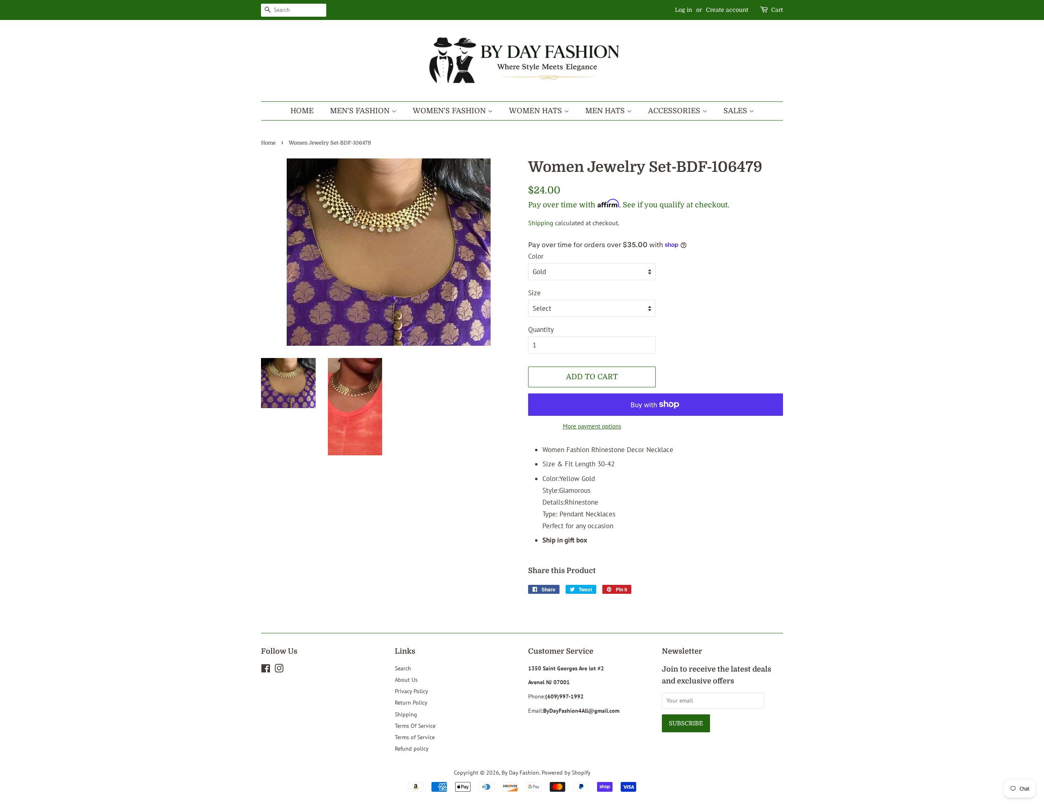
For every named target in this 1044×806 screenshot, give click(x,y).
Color (536, 256)
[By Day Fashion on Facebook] (265, 670)
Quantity (541, 329)
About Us (406, 679)
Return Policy (411, 702)
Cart (777, 10)
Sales (736, 111)
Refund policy (412, 748)
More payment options (592, 426)
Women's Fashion (450, 111)
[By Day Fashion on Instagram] (278, 670)
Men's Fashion (361, 111)
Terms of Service (415, 737)
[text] (662, 484)
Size (534, 292)
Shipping (540, 223)
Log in (683, 10)
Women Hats (536, 111)
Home (302, 111)
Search (403, 668)
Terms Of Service (415, 725)
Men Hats (606, 111)
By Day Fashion (520, 772)
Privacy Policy (411, 691)
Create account (727, 10)
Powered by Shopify (566, 772)
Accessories (675, 111)
